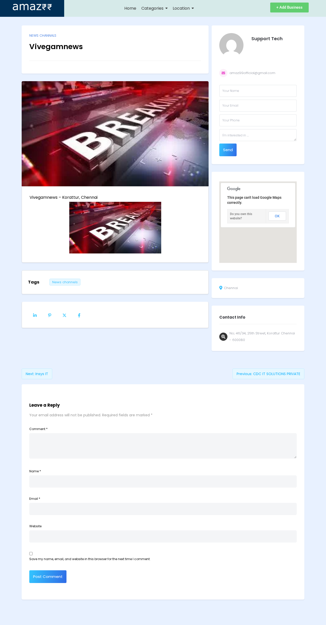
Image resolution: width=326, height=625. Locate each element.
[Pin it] (49, 314)
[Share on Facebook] (79, 314)
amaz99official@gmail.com (252, 72)
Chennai (231, 288)
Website (35, 526)
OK (277, 216)
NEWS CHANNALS (42, 35)
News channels (65, 282)
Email (34, 498)
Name (35, 471)
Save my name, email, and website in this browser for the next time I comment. (90, 559)
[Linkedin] (35, 314)
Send (228, 149)
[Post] (64, 314)
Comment (38, 429)
